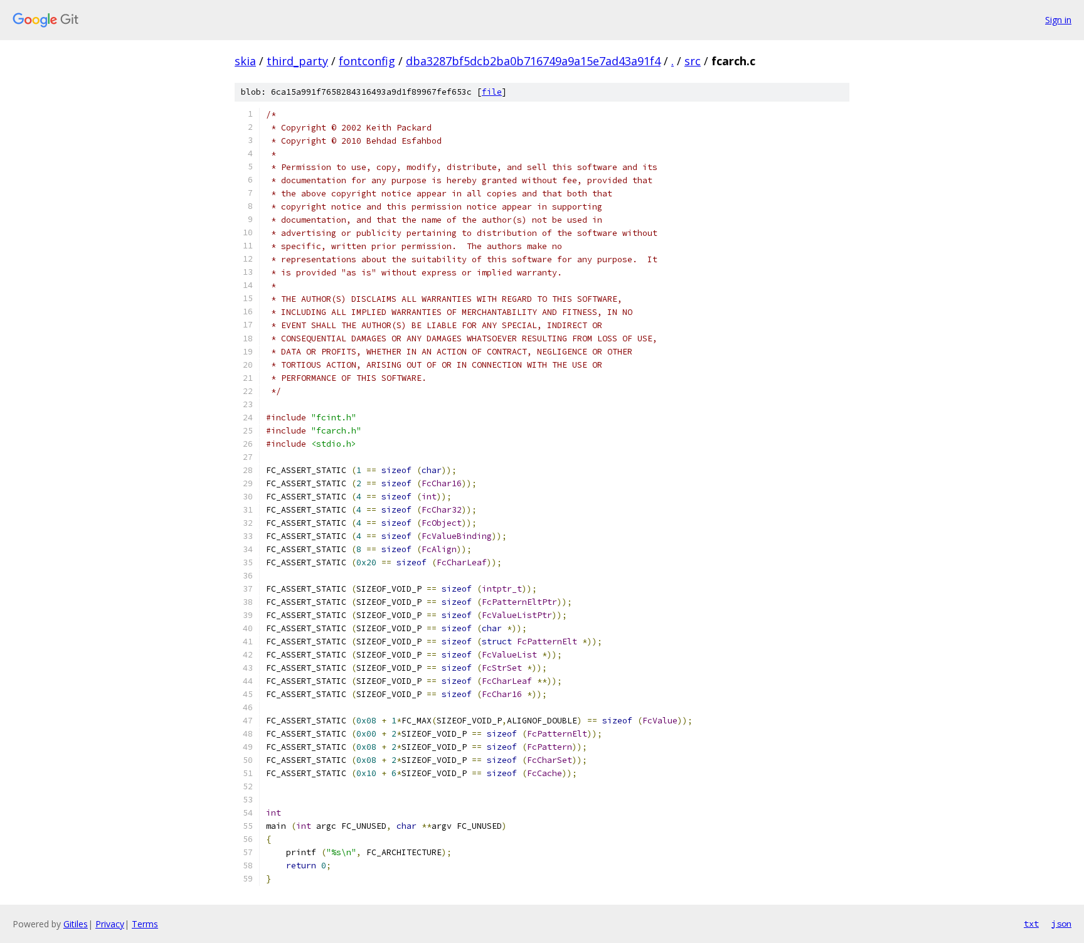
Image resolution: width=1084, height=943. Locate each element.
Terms (145, 924)
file (492, 92)
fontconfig (367, 60)
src (692, 60)
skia (245, 60)
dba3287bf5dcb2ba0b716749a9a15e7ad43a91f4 (533, 60)
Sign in (1058, 20)
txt (1031, 923)
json (1061, 923)
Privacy (109, 924)
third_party (297, 60)
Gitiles (75, 924)
